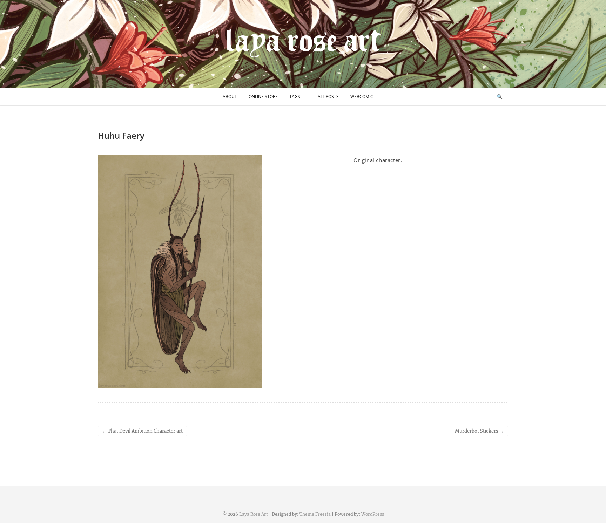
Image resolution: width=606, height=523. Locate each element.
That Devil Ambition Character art (142, 431)
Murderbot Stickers (479, 431)
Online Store (263, 96)
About (230, 96)
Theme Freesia (315, 514)
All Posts (328, 96)
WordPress (372, 514)
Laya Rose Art (253, 514)
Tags (294, 96)
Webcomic (361, 96)
